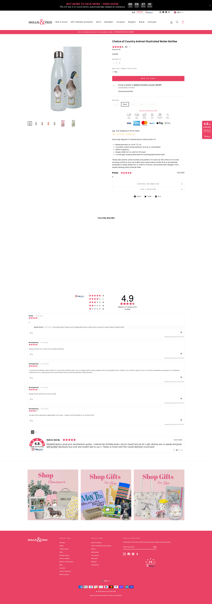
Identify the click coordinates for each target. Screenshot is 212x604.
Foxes (116, 104)
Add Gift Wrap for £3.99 (124, 68)
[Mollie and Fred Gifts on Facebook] (128, 554)
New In (98, 22)
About (61, 546)
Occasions (120, 22)
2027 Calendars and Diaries (82, 22)
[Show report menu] (181, 333)
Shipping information (148, 184)
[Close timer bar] (210, 5)
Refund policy (64, 574)
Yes (115, 72)
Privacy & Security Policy (98, 595)
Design (115, 100)
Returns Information (66, 562)
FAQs (61, 552)
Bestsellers (109, 22)
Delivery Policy (64, 555)
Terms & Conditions (115, 595)
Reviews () (116, 49)
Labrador (151, 104)
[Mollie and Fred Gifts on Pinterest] (133, 554)
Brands (141, 22)
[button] (141, 12)
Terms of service (65, 571)
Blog (60, 565)
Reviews (62, 543)
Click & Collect (64, 558)
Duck (125, 104)
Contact (62, 568)
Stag (133, 104)
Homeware (152, 22)
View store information (125, 91)
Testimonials (63, 549)
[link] (106, 444)
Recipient (132, 22)
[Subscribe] (154, 547)
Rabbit (141, 104)
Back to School (61, 22)
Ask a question (148, 189)
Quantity (116, 59)
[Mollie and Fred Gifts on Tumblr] (137, 554)
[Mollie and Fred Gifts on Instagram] (124, 554)
